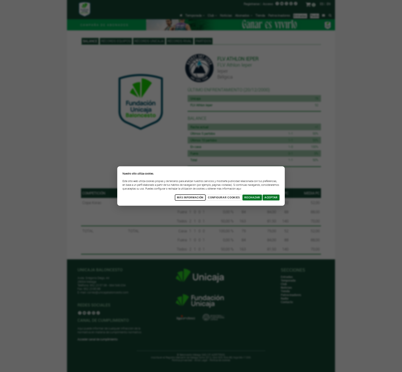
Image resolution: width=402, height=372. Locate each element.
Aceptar (271, 197)
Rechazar (252, 197)
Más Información (190, 197)
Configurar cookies (224, 197)
